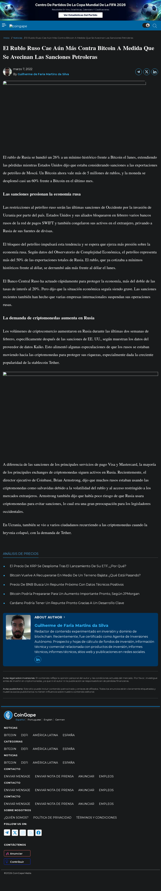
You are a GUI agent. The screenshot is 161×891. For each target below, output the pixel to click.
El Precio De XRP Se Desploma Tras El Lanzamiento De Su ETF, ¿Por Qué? (68, 566)
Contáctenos (15, 844)
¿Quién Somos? (16, 817)
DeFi (24, 735)
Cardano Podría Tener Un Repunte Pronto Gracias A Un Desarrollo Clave (67, 603)
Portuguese (34, 719)
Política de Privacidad (52, 817)
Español (20, 719)
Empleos (106, 776)
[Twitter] (146, 71)
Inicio (6, 37)
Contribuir (17, 861)
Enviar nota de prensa (54, 776)
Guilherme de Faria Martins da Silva (43, 74)
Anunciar (16, 853)
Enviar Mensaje (17, 776)
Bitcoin (10, 735)
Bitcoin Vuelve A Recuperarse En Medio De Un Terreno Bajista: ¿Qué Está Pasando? (75, 575)
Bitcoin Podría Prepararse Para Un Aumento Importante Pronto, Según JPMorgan (74, 594)
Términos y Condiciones (96, 817)
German (60, 719)
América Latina (45, 735)
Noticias (17, 37)
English (48, 719)
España (69, 735)
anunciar (86, 776)
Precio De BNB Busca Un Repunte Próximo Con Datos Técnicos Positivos (66, 584)
